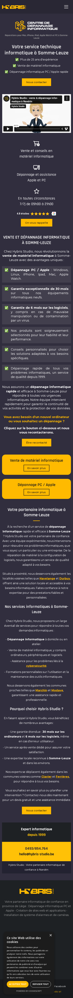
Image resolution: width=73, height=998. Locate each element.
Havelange (47, 578)
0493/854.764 (36, 848)
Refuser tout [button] (41, 984)
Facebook (60, 986)
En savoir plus (36, 468)
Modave (57, 690)
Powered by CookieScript (29, 991)
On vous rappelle (36, 222)
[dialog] (28, 963)
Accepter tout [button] (17, 984)
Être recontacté (36, 442)
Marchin (41, 690)
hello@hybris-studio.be (36, 854)
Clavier (46, 776)
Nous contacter (36, 82)
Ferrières (62, 776)
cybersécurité (36, 665)
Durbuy (64, 578)
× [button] (50, 935)
